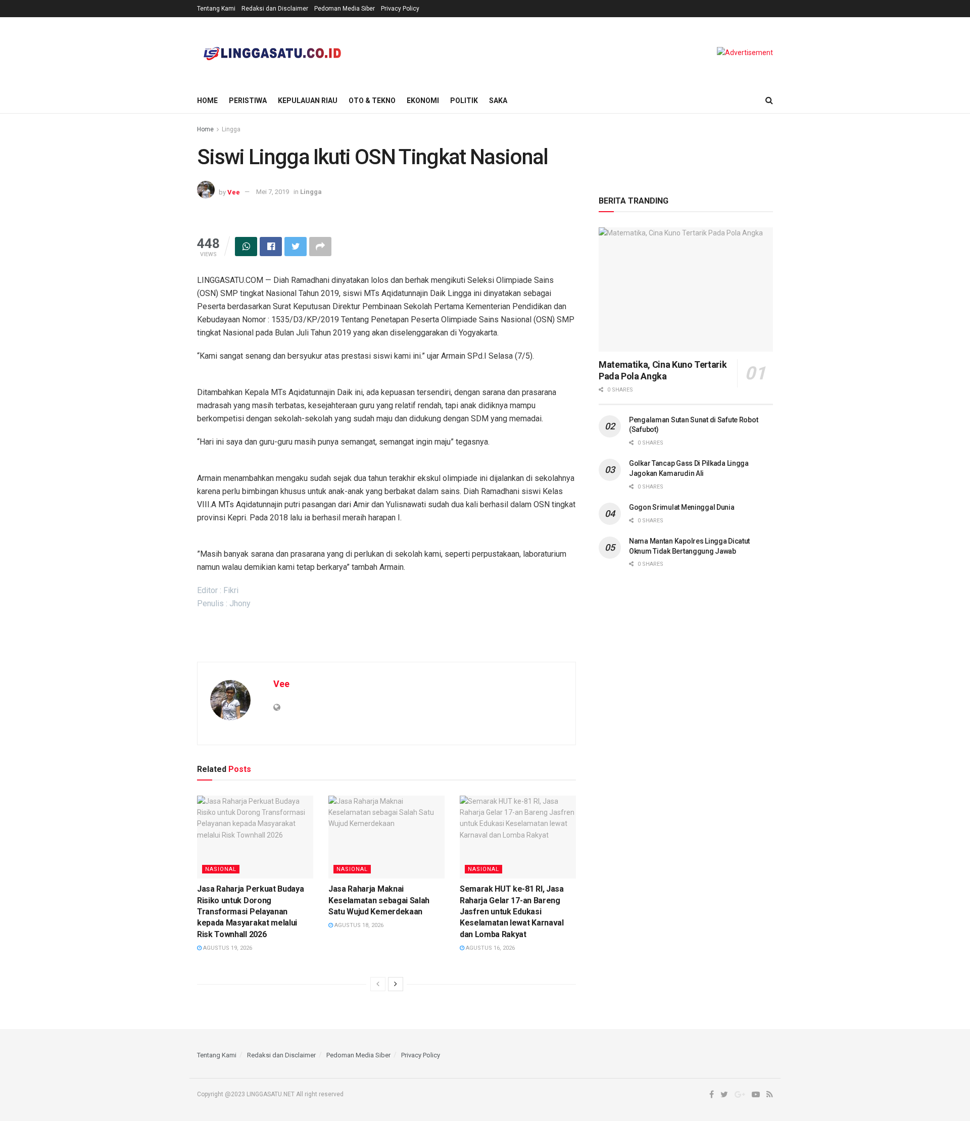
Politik (464, 100)
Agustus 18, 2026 (358, 925)
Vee (233, 192)
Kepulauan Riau (307, 100)
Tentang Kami (216, 8)
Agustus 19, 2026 (227, 948)
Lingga (231, 129)
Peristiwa (248, 100)
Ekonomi (423, 100)
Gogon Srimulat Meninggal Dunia (682, 507)
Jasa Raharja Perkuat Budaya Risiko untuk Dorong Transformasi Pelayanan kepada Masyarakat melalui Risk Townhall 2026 (250, 911)
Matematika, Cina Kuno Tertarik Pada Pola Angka (662, 370)
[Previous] (377, 984)
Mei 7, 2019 (272, 192)
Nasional (220, 869)
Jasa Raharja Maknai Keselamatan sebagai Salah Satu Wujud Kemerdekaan (378, 900)
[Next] (395, 984)
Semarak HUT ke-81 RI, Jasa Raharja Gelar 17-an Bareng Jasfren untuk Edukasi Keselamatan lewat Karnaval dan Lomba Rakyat (512, 911)
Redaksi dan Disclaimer (274, 8)
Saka (498, 100)
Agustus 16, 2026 (489, 948)
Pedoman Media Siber (344, 8)
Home (207, 100)
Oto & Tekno (372, 100)
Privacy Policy (400, 8)
